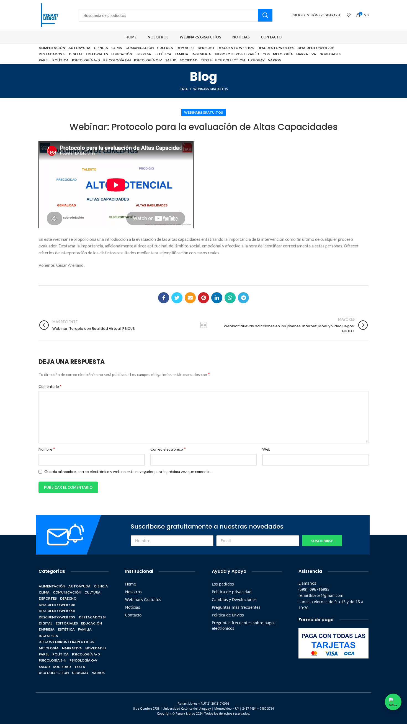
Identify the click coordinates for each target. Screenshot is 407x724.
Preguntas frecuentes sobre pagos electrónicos (243, 625)
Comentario (50, 386)
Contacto (133, 615)
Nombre (46, 448)
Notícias (132, 607)
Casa (183, 89)
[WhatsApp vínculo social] (230, 297)
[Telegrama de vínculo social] (243, 297)
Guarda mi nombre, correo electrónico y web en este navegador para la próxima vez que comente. (127, 471)
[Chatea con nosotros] (393, 702)
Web (266, 449)
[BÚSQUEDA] (265, 15)
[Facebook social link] (163, 297)
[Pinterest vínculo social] (203, 297)
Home (130, 584)
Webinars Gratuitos (210, 89)
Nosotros (133, 591)
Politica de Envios (228, 615)
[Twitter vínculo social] (176, 297)
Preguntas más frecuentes (236, 607)
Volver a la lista (203, 325)
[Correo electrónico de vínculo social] (190, 297)
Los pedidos (223, 584)
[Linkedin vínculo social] (216, 297)
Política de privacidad (232, 591)
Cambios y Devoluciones (234, 599)
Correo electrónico (168, 448)
